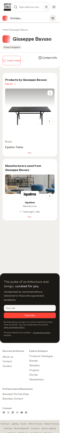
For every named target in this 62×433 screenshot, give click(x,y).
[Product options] (50, 92)
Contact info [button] (49, 57)
